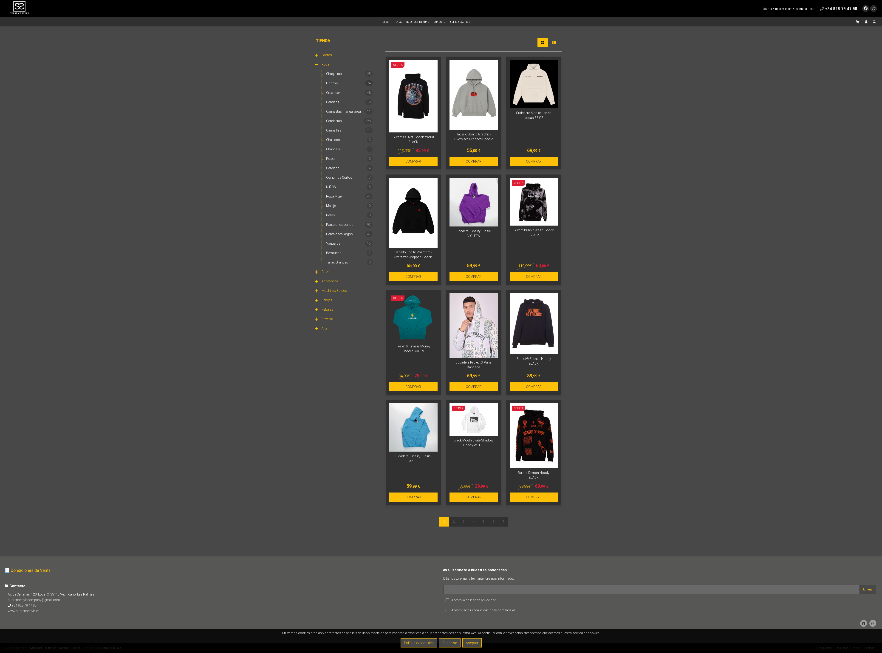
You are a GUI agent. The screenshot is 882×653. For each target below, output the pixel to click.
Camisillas (348, 130)
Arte (324, 328)
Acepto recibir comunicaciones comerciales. (483, 610)
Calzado (328, 272)
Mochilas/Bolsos (334, 290)
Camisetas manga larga (348, 111)
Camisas (348, 102)
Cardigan (348, 168)
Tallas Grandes (348, 262)
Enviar (868, 589)
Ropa (325, 64)
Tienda (323, 40)
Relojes (327, 300)
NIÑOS (348, 187)
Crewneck (348, 93)
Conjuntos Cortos (348, 177)
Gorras (327, 55)
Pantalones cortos (348, 224)
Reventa (327, 319)
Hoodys (348, 83)
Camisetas (348, 121)
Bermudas (348, 253)
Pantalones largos (348, 234)
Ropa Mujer (348, 196)
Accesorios (330, 281)
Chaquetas (348, 74)
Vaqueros (348, 243)
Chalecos (348, 140)
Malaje (348, 206)
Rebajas (327, 309)
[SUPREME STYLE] (19, 15)
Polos (348, 215)
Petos (348, 158)
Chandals (348, 149)
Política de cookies (419, 643)
